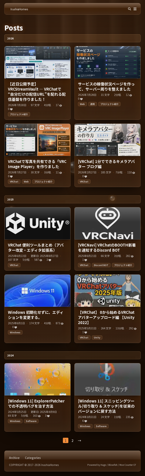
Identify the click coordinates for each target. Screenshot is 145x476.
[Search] (129, 8)
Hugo (103, 464)
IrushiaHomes (19, 9)
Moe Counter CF (128, 464)
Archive (14, 457)
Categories (33, 457)
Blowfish (112, 464)
